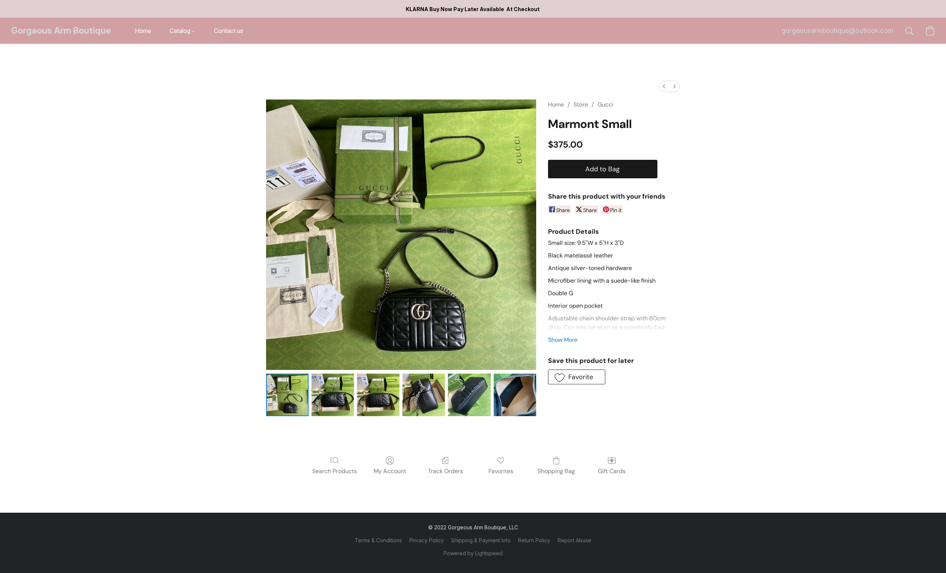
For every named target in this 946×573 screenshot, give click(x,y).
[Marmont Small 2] (378, 395)
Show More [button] (563, 340)
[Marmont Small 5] (515, 395)
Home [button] (143, 30)
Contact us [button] (228, 30)
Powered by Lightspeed (473, 553)
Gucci (605, 104)
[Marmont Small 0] (287, 395)
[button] (61, 30)
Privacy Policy (426, 540)
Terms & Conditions (378, 540)
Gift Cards (612, 471)
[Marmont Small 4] (469, 395)
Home (556, 104)
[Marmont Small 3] (423, 395)
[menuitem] (664, 86)
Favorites (501, 471)
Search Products (334, 471)
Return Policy (534, 540)
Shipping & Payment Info (481, 540)
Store (581, 104)
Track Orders (445, 471)
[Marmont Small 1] (333, 395)
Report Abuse (574, 540)
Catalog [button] (181, 30)
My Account (390, 471)
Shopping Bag (556, 471)
